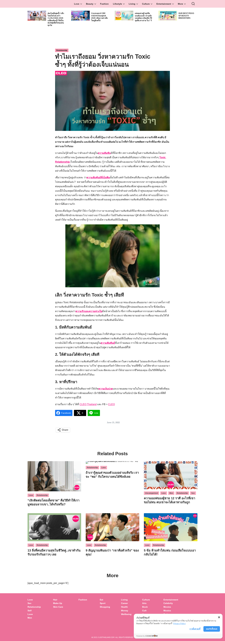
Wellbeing (126, 614)
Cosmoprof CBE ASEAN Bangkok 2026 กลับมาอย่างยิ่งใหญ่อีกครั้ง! (99, 17)
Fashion (104, 4)
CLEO (111, 404)
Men (171, 493)
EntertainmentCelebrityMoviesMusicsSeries (170, 606)
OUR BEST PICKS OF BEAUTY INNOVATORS (186, 15)
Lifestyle (117, 4)
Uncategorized (151, 493)
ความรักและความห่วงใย (89, 311)
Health (124, 607)
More (180, 4)
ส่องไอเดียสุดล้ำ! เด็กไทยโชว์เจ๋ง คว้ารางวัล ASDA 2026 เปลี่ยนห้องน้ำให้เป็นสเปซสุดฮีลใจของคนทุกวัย (56, 19)
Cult (144, 610)
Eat (101, 599)
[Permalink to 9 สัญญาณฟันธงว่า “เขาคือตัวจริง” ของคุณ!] (112, 527)
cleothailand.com (106, 637)
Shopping (105, 607)
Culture (146, 4)
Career (124, 603)
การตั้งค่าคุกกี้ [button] (194, 629)
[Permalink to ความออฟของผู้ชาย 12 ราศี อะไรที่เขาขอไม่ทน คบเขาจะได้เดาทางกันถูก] (170, 475)
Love (76, 4)
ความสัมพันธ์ (108, 343)
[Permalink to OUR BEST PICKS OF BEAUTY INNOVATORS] (167, 15)
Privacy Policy (179, 623)
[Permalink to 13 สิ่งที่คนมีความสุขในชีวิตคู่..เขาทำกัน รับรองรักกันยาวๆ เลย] (54, 527)
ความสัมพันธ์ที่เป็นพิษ (98, 177)
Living (132, 4)
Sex (193, 493)
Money (124, 610)
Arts (144, 603)
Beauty (89, 4)
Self (30, 610)
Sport (102, 603)
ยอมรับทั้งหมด (211, 629)
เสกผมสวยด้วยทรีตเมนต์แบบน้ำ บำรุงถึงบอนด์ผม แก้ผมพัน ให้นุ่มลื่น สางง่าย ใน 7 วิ (143, 17)
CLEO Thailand (88, 404)
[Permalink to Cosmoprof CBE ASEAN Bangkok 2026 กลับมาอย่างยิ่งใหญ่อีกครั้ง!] (80, 15)
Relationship (61, 50)
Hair (55, 599)
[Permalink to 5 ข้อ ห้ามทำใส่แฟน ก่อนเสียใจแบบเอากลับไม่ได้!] (170, 527)
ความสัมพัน (104, 153)
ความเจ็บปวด (105, 388)
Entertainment (163, 4)
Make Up (57, 603)
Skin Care (58, 607)
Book (145, 607)
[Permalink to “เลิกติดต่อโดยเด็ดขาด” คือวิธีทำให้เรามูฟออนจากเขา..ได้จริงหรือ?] (54, 476)
